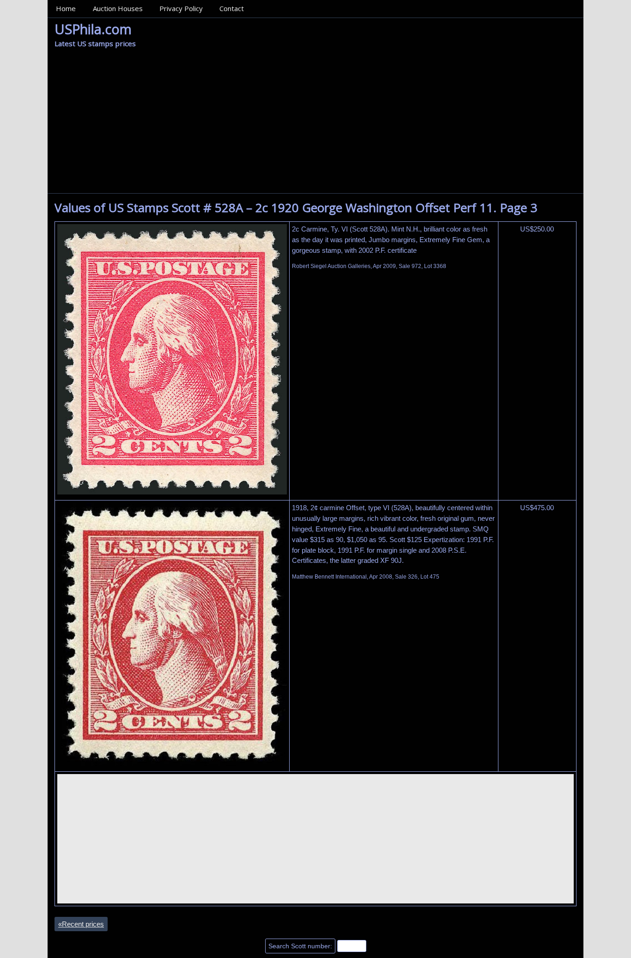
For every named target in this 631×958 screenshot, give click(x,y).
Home (66, 8)
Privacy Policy (181, 8)
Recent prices (81, 924)
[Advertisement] (315, 124)
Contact (231, 8)
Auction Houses (118, 8)
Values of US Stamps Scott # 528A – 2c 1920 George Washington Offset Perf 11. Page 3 (296, 207)
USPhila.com (93, 29)
